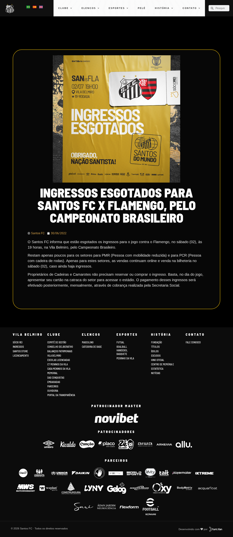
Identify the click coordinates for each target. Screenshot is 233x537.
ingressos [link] (18, 346)
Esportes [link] (117, 8)
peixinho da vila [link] (125, 358)
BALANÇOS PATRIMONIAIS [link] (59, 351)
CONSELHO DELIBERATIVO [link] (60, 346)
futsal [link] (120, 342)
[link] (10, 8)
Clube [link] (63, 8)
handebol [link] (122, 350)
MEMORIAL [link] (52, 373)
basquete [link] (121, 354)
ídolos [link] (155, 351)
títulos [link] (155, 346)
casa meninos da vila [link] (58, 368)
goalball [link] (121, 346)
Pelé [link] (142, 8)
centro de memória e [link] (162, 364)
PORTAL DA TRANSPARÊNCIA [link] (61, 395)
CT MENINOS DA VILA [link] (57, 364)
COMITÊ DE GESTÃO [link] (56, 342)
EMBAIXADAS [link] (53, 382)
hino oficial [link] (157, 360)
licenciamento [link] (21, 355)
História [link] (162, 8)
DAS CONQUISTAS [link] (55, 377)
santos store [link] (20, 351)
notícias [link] (155, 373)
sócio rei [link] (17, 342)
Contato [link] (190, 8)
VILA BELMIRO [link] (54, 355)
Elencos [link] (89, 8)
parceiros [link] (52, 386)
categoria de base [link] (92, 346)
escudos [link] (156, 355)
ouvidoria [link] (52, 390)
